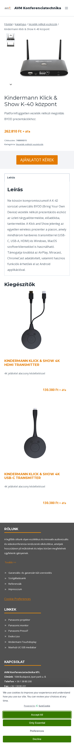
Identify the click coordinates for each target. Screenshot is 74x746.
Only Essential (37, 722)
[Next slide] (11, 84)
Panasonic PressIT (18, 630)
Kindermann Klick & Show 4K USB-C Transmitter (32, 476)
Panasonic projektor (19, 619)
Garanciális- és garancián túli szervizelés (30, 572)
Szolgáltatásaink (17, 578)
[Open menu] (66, 8)
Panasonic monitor (18, 625)
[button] (10, 37)
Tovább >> (10, 562)
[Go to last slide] (11, 35)
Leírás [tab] (11, 177)
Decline (37, 739)
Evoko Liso (14, 636)
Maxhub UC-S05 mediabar (22, 647)
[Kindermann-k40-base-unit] (43, 59)
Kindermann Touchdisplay (22, 642)
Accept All (37, 714)
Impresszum (15, 589)
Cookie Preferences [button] (17, 599)
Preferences (37, 730)
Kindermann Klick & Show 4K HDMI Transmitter (32, 363)
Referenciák (15, 583)
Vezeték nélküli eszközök (29, 144)
